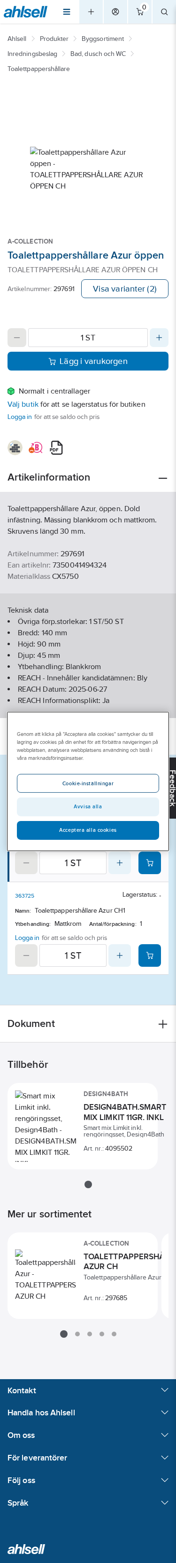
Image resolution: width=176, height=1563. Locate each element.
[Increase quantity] (159, 337)
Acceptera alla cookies (88, 830)
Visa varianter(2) (125, 288)
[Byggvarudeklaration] (15, 447)
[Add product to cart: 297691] (149, 863)
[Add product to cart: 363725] (149, 955)
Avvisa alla (88, 806)
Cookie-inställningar (88, 783)
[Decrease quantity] (17, 337)
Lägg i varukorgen (94, 361)
